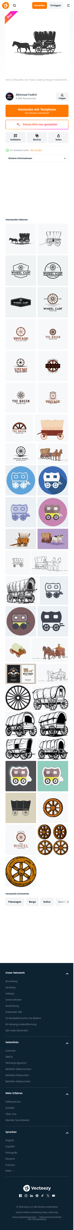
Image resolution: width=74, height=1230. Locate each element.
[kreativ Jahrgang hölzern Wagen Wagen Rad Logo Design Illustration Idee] (21, 429)
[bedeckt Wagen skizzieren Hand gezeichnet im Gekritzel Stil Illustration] (22, 892)
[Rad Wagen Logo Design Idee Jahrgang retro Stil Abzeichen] (21, 302)
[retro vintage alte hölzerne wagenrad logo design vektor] (21, 644)
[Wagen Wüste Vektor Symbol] (50, 838)
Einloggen (55, 5)
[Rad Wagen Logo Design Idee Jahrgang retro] (21, 397)
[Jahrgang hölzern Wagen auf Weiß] (21, 815)
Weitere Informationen (20, 158)
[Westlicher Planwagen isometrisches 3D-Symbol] (50, 952)
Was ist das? (36, 150)
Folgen (62, 98)
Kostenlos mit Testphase (37, 110)
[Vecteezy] (5, 5)
